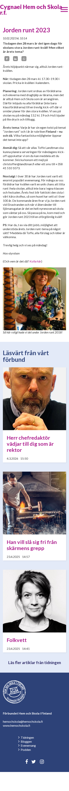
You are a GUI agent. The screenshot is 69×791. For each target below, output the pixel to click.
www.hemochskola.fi (16, 725)
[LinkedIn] (15, 58)
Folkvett (17, 640)
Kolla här (35, 261)
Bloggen (26, 741)
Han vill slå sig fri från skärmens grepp (32, 545)
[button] (64, 9)
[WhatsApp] (23, 58)
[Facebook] (6, 58)
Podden (26, 749)
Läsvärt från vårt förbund (26, 356)
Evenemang (28, 745)
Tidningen (27, 737)
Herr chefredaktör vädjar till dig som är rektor (30, 444)
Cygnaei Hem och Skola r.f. (31, 9)
